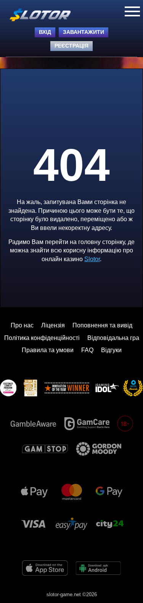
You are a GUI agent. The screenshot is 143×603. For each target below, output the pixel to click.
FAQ (87, 350)
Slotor (92, 259)
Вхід (45, 32)
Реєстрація (71, 46)
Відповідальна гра (113, 338)
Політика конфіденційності (42, 338)
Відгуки (111, 350)
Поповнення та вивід (102, 325)
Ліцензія (53, 325)
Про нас (22, 325)
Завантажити (83, 32)
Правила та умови (48, 350)
